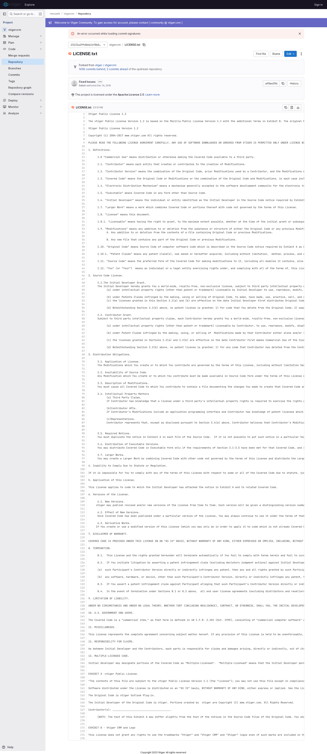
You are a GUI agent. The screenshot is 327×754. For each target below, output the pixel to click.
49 (83, 286)
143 (82, 623)
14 (83, 160)
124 (82, 555)
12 (83, 153)
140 (82, 612)
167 (82, 709)
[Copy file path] (144, 45)
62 (83, 333)
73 (83, 372)
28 (83, 210)
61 (83, 329)
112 (82, 512)
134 (82, 591)
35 (83, 236)
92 (83, 440)
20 (83, 182)
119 (82, 537)
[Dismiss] (299, 33)
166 (82, 706)
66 (83, 347)
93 (83, 444)
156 (82, 670)
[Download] (298, 107)
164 (82, 699)
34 (83, 232)
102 (82, 476)
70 (83, 361)
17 (83, 171)
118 (82, 533)
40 (83, 254)
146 (82, 634)
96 (83, 455)
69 (83, 358)
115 (82, 523)
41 (83, 257)
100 (82, 469)
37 (83, 243)
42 (83, 261)
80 (83, 397)
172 (82, 727)
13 (83, 157)
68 (83, 354)
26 (83, 203)
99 (83, 465)
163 (82, 695)
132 (82, 584)
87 (83, 422)
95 (83, 451)
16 (83, 167)
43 (83, 264)
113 (82, 516)
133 (82, 587)
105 (82, 487)
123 (82, 551)
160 (82, 684)
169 (82, 716)
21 (83, 185)
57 (83, 315)
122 (82, 548)
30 (83, 218)
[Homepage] (12, 5)
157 (82, 673)
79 (83, 394)
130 (82, 577)
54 (83, 304)
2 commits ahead (117, 69)
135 (82, 594)
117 (82, 530)
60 (83, 325)
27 (83, 207)
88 (83, 426)
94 (83, 447)
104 (82, 483)
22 (83, 189)
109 (82, 501)
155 (82, 666)
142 (82, 620)
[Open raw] (292, 107)
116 (82, 526)
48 (83, 282)
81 (83, 401)
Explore (30, 4)
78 (83, 390)
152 (82, 655)
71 (83, 365)
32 (83, 225)
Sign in (318, 4)
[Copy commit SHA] (283, 83)
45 (83, 271)
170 (82, 720)
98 (83, 462)
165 (82, 702)
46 (83, 275)
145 (82, 630)
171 (82, 724)
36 (83, 239)
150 (82, 648)
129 (82, 573)
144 (82, 627)
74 (83, 376)
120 (82, 541)
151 (82, 652)
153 (82, 659)
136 (82, 598)
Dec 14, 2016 (104, 85)
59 (83, 322)
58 (83, 318)
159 (82, 681)
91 (83, 437)
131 (82, 580)
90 (83, 433)
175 (82, 738)
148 (82, 641)
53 (83, 300)
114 (82, 519)
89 (83, 429)
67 (83, 350)
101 (82, 472)
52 (83, 297)
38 (83, 246)
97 (83, 458)
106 (82, 490)
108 (82, 498)
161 (82, 688)
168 (82, 713)
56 (83, 311)
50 (83, 289)
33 (83, 228)
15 (83, 164)
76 (83, 383)
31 (83, 221)
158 (82, 677)
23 (83, 193)
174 (82, 734)
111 (82, 508)
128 (82, 569)
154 (82, 663)
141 (82, 616)
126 (82, 562)
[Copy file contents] (286, 107)
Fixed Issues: (87, 81)
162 (82, 691)
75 (83, 379)
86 (83, 419)
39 (83, 250)
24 (83, 196)
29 (83, 214)
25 (83, 200)
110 (82, 505)
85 (83, 415)
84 (83, 411)
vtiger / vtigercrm (105, 65)
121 (82, 544)
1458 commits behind (92, 69)
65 (83, 343)
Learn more (153, 94)
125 (82, 559)
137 (82, 602)
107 (82, 494)
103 (82, 480)
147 (82, 638)
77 (83, 386)
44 (83, 268)
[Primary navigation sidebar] (5, 14)
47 (83, 279)
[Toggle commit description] (100, 81)
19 (83, 178)
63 (83, 336)
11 (83, 149)
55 (83, 307)
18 (83, 175)
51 (83, 293)
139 (82, 609)
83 (83, 408)
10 (83, 146)
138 (82, 605)
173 (82, 731)
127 (82, 566)
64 (83, 340)
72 (83, 368)
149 (82, 645)
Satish (82, 85)
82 (83, 404)
